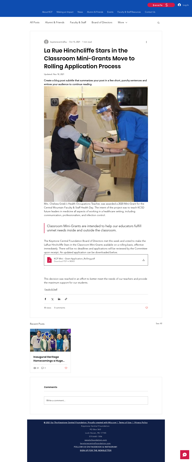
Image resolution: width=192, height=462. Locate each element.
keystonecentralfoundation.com (95, 443)
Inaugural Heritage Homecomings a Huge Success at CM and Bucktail (48, 359)
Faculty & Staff (78, 22)
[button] (158, 22)
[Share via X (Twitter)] (52, 299)
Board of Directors (102, 22)
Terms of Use (125, 422)
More (121, 22)
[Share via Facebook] (45, 299)
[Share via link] (66, 299)
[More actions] (146, 42)
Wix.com (112, 422)
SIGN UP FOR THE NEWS (92, 450)
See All (159, 323)
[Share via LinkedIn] (59, 299)
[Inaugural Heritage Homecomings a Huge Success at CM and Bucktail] (50, 340)
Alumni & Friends (54, 22)
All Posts (34, 22)
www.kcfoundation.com (96, 440)
